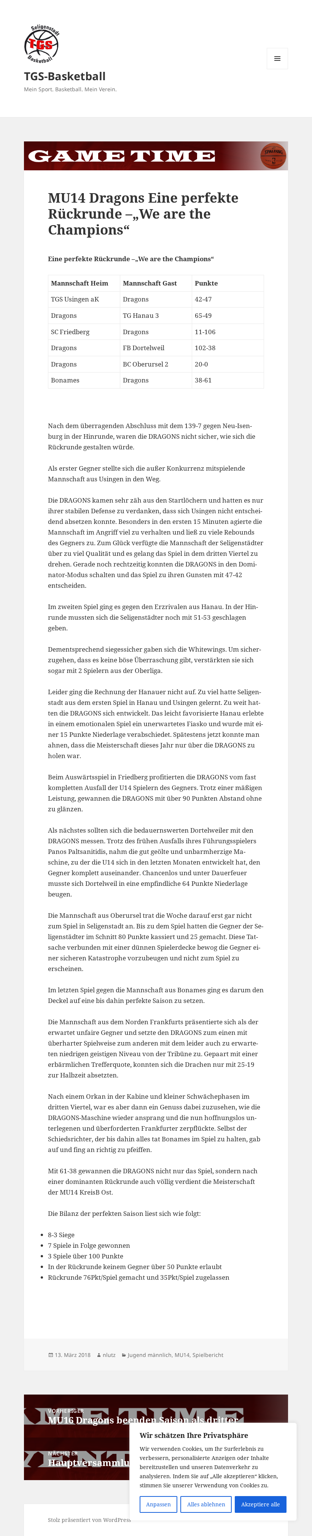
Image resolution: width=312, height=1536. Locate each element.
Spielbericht (208, 1354)
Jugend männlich (150, 1354)
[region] (213, 1472)
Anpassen (158, 1504)
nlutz (109, 1354)
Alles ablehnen (206, 1504)
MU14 (182, 1354)
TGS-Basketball (65, 75)
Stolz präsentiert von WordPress (89, 1519)
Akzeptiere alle (260, 1504)
